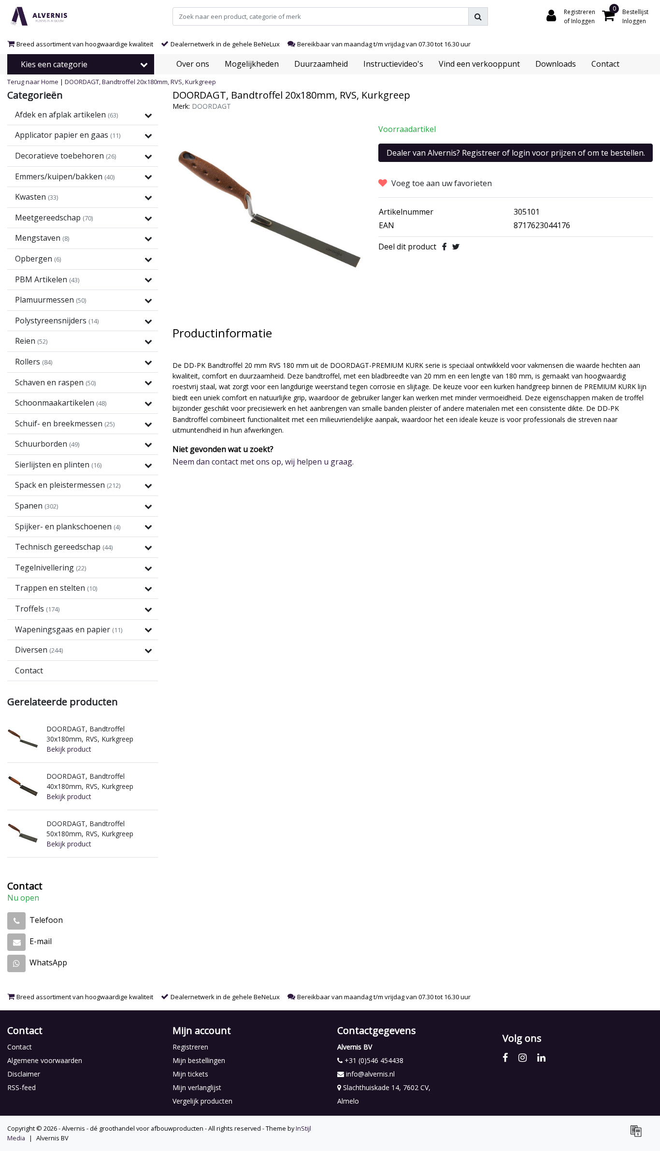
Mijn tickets (190, 1073)
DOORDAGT (211, 106)
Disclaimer (23, 1073)
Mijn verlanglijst (196, 1087)
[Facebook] (444, 246)
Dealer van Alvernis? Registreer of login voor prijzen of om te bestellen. (516, 152)
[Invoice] (638, 1135)
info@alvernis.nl (370, 1073)
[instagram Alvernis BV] (522, 1057)
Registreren (190, 1046)
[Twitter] (455, 246)
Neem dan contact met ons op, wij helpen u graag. (263, 461)
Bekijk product (68, 749)
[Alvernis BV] (39, 16)
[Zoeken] (478, 16)
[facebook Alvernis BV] (505, 1057)
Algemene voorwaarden (44, 1060)
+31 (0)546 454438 (373, 1060)
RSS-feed (21, 1087)
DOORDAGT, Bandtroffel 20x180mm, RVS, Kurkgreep (140, 81)
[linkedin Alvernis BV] (541, 1057)
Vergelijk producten (202, 1101)
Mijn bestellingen (198, 1060)
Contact (19, 1046)
